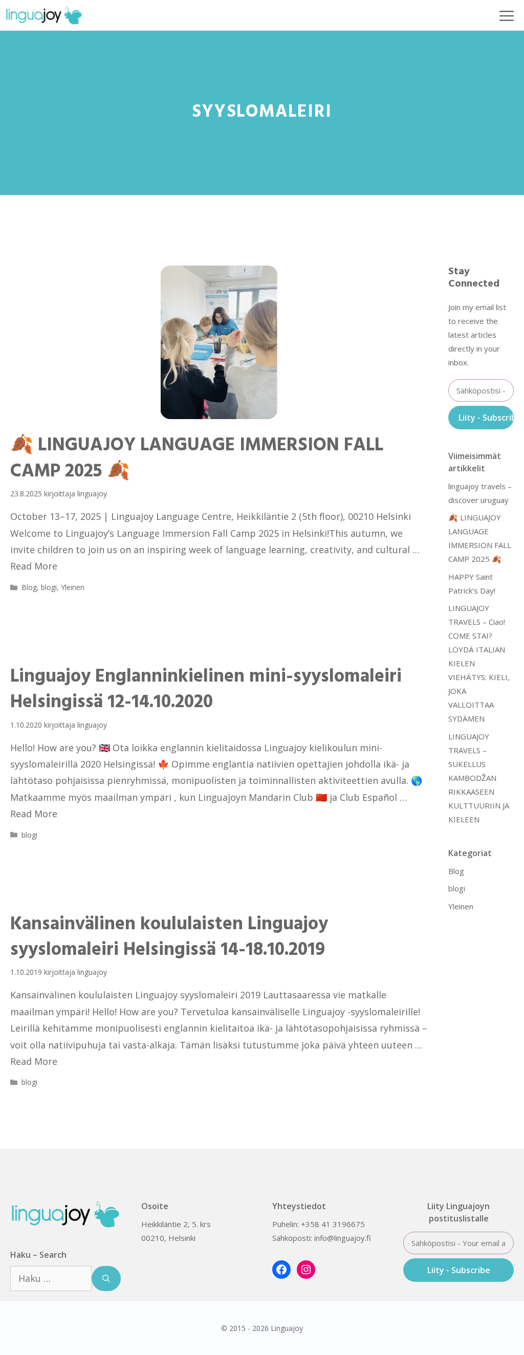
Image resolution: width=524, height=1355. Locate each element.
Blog (29, 587)
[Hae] (106, 1278)
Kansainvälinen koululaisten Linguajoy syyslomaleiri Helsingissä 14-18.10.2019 (169, 937)
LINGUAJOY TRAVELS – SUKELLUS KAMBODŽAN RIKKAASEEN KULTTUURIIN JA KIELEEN (478, 777)
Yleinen (72, 587)
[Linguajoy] (44, 15)
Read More (33, 566)
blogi (49, 587)
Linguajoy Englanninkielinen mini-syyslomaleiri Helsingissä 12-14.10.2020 (206, 689)
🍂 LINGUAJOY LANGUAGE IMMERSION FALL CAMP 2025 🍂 (196, 458)
